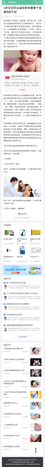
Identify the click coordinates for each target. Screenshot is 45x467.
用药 (24, 115)
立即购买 (22, 90)
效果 (16, 44)
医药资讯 (12, 2)
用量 (12, 154)
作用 (5, 101)
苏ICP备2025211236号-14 (29, 460)
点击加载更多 (22, 337)
